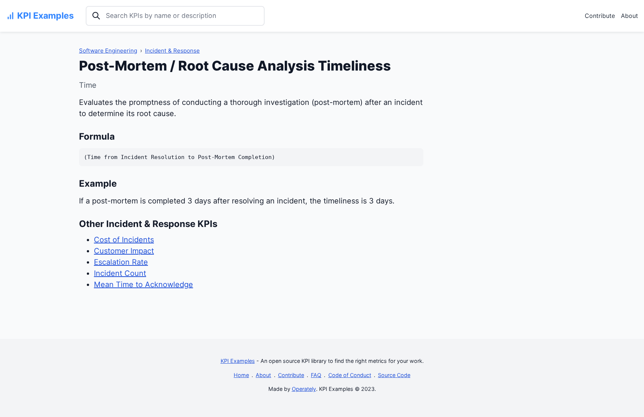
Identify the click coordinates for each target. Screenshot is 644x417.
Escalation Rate (121, 262)
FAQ (316, 375)
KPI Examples (238, 361)
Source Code (394, 375)
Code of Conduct (349, 375)
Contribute (600, 15)
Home (241, 375)
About (629, 15)
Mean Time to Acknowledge (143, 284)
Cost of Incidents (124, 239)
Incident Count (120, 273)
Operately (304, 389)
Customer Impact (124, 250)
